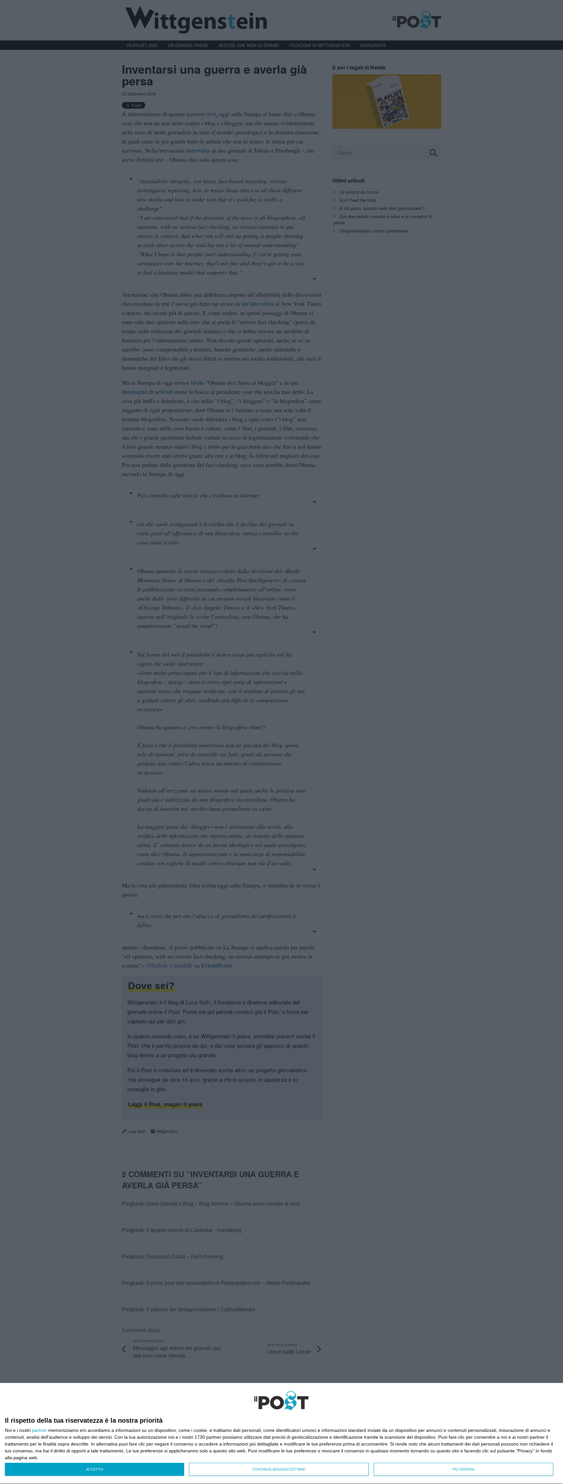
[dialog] (281, 1433)
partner (39, 1430)
